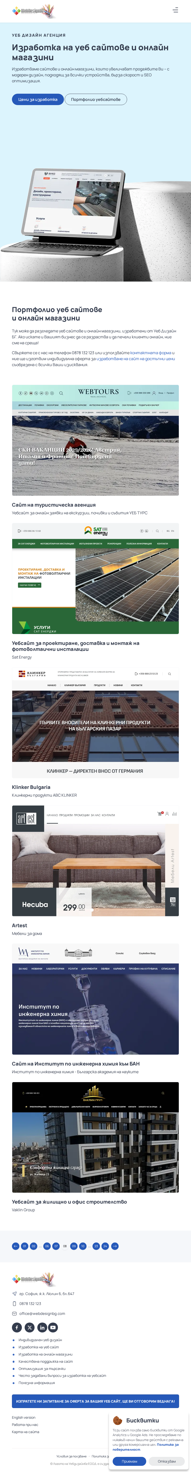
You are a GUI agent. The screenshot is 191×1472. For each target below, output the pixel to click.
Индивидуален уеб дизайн (40, 1339)
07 (56, 1246)
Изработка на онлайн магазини (45, 1354)
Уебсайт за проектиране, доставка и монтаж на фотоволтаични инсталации (76, 646)
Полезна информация (37, 1382)
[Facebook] (17, 1327)
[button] (15, 1246)
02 (33, 1246)
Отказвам (167, 1461)
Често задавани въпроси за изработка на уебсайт (62, 1375)
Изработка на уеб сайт (39, 1347)
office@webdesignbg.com (42, 1313)
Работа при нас (25, 1424)
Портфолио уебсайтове (96, 99)
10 (82, 1246)
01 (24, 1246)
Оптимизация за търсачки (42, 1368)
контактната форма (150, 352)
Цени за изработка (37, 99)
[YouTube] (53, 1327)
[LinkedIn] (42, 1327)
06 (47, 1246)
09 (74, 1246)
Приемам (129, 1461)
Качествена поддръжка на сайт (46, 1361)
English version (23, 1417)
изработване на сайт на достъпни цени (135, 358)
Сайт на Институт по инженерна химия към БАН (76, 1064)
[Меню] (175, 10)
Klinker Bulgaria (31, 787)
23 (96, 1246)
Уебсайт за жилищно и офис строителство (69, 1202)
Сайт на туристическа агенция (54, 505)
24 (105, 1246)
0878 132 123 (30, 1303)
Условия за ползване (71, 1456)
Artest (19, 925)
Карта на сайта (25, 1431)
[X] (30, 1327)
